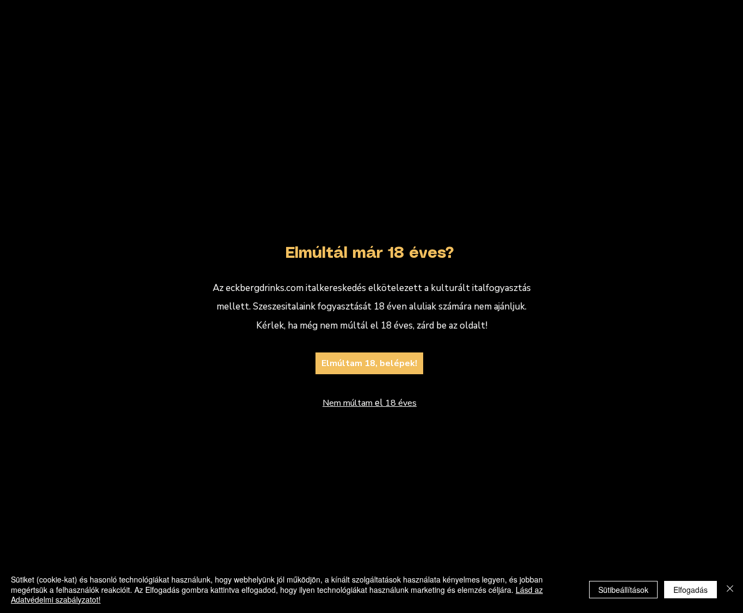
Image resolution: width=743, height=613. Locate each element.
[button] (575, 162)
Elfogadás (690, 589)
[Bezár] (729, 589)
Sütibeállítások (623, 589)
